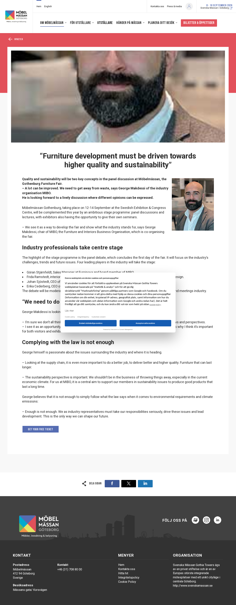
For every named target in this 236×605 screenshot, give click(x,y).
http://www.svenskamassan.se (193, 585)
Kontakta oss (157, 6)
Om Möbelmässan (52, 23)
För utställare (80, 23)
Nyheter (19, 39)
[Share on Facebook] (112, 483)
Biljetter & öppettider (198, 23)
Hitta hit (123, 573)
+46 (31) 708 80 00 (69, 569)
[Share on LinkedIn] (145, 483)
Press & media (174, 6)
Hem (39, 6)
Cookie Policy (127, 581)
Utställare (105, 23)
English (48, 6)
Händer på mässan (129, 23)
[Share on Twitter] (128, 483)
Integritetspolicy (128, 577)
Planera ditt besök (161, 23)
